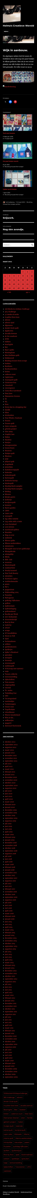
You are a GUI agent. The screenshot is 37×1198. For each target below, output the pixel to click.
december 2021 (11, 755)
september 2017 (11, 878)
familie (7, 410)
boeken (8, 363)
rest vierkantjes (11, 617)
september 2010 (11, 1044)
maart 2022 (9, 750)
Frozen (7, 421)
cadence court (10, 374)
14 (18, 280)
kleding (8, 491)
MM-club (8, 560)
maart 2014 (9, 930)
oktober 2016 (10, 894)
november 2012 (11, 973)
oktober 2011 (10, 1009)
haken (20, 1122)
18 (5, 284)
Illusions (8, 456)
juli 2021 (8, 764)
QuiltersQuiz (10, 606)
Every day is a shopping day (15, 407)
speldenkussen (10, 647)
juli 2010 (8, 1050)
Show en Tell (10, 636)
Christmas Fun (10, 382)
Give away (9, 432)
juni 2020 (8, 794)
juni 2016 (8, 905)
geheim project (11, 429)
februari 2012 (10, 998)
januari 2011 (9, 1033)
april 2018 (8, 862)
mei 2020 (8, 796)
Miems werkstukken (13, 543)
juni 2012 (8, 987)
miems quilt (8, 1138)
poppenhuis (9, 590)
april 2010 (8, 1058)
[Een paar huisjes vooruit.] (17, 150)
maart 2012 (9, 995)
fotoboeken (9, 415)
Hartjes (8, 442)
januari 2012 (9, 1001)
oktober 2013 (10, 943)
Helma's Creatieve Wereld (18, 25)
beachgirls (9, 344)
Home (5, 1181)
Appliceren (9, 331)
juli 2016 (8, 903)
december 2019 (11, 810)
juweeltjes (9, 467)
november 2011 (11, 1006)
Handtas (8, 440)
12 (9, 280)
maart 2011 (9, 1028)
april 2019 (9, 832)
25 (5, 288)
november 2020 (11, 780)
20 (14, 284)
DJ (6, 399)
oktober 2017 (10, 875)
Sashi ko (8, 625)
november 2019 (11, 813)
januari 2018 (9, 870)
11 (5, 280)
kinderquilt (9, 483)
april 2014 (8, 927)
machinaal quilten (12, 530)
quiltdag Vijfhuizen (12, 600)
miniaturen (9, 546)
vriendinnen (10, 712)
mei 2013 (8, 957)
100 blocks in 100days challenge (17, 309)
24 (32, 284)
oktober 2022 (10, 742)
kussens (8, 505)
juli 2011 (8, 1017)
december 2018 (11, 843)
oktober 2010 (10, 1042)
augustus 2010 (10, 1047)
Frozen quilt (9, 423)
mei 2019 (8, 829)
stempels (8, 658)
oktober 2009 (10, 1074)
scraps (7, 630)
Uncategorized (10, 699)
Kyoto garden (10, 508)
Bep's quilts (9, 350)
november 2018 (11, 845)
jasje (6, 459)
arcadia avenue (26, 1106)
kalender (19, 1126)
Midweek (18, 1134)
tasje (7, 671)
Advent (7, 320)
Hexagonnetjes (11, 445)
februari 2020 (10, 804)
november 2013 (11, 941)
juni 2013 (8, 954)
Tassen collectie (11, 674)
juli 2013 (8, 952)
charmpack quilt (11, 380)
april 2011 (8, 1025)
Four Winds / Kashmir (13, 418)
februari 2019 (10, 837)
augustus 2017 (10, 881)
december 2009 (11, 1069)
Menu (6, 31)
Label (7, 511)
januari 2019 (10, 840)
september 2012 (11, 979)
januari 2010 (9, 1066)
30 (27, 288)
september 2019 (11, 818)
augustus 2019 (10, 821)
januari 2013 (9, 968)
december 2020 (11, 777)
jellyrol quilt (9, 461)
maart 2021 (9, 769)
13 (14, 280)
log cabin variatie (11, 519)
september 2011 (11, 1012)
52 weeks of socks (12, 314)
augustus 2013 (10, 949)
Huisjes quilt (10, 453)
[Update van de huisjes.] (17, 178)
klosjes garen (10, 497)
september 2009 (11, 1077)
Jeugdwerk (9, 464)
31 (32, 288)
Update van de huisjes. (10, 189)
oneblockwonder (11, 581)
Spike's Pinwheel (11, 652)
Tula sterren (9, 682)
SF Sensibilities (11, 633)
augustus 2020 (10, 788)
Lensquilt (8, 516)
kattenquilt (8, 1130)
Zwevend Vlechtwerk (13, 726)
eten (23, 1118)
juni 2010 (8, 1052)
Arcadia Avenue (11, 333)
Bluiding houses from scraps (16, 361)
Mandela (8, 532)
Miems (26, 1134)
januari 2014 (9, 935)
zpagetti (8, 723)
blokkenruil (9, 358)
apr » (28, 292)
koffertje (8, 500)
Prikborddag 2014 (12, 592)
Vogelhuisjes (10, 709)
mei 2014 (8, 924)
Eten (6, 404)
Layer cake (9, 513)
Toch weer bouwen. (9, 133)
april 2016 (9, 911)
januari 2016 (10, 919)
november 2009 (11, 1071)
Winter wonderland (12, 715)
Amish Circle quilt (12, 328)
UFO (6, 696)
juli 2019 (8, 824)
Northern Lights (11, 579)
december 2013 (10, 938)
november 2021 (11, 758)
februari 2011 (10, 1031)
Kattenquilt (9, 478)
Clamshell (9, 385)
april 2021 (8, 766)
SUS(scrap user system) (14, 669)
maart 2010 (9, 1061)
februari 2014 (10, 933)
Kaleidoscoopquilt (12, 470)
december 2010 (11, 1036)
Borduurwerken (11, 369)
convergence (10, 388)
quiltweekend (10, 611)
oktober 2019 (10, 815)
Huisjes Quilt (9, 1126)
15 (23, 280)
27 (14, 288)
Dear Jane (8, 393)
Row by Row (9, 622)
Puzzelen (8, 595)
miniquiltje (9, 554)
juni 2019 (8, 826)
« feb (9, 292)
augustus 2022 (10, 747)
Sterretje (8, 660)
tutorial (8, 688)
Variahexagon (10, 704)
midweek (8, 538)
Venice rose (9, 707)
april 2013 (8, 960)
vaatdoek (7, 1171)
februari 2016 (10, 916)
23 (27, 284)
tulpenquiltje (10, 685)
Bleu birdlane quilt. (12, 355)
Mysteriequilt (10, 565)
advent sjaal (9, 323)
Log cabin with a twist (13, 521)
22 (23, 284)
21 (18, 284)
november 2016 (11, 892)
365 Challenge (10, 312)
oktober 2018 (10, 848)
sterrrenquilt (10, 663)
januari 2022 (10, 753)
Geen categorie (11, 426)
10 (32, 276)
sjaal (17, 1155)
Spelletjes (8, 649)
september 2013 (11, 946)
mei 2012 (8, 990)
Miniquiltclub (10, 551)
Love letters (9, 527)
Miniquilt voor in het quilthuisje (17, 549)
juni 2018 (8, 859)
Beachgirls (8, 1110)
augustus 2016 (10, 900)
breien (7, 372)
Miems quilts (10, 540)
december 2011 (10, 1003)
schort (7, 628)
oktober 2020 (10, 783)
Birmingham (10, 353)
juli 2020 (8, 791)
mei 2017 (8, 886)
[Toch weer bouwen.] (17, 122)
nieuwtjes (8, 576)
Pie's (7, 587)
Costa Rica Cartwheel (13, 391)
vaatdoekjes (9, 701)
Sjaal (7, 639)
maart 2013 (9, 962)
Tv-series (8, 690)
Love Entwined (10, 524)
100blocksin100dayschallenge (15, 1093)
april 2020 (9, 799)
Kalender (8, 472)
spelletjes (15, 1159)
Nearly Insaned (11, 570)
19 (9, 284)
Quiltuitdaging (10, 609)
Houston (8, 451)
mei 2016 (8, 908)
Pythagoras (9, 598)
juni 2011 (8, 1020)
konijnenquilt (10, 502)
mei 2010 (8, 1055)
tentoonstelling (11, 677)
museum (8, 562)
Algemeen (9, 325)
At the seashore (11, 336)
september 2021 (11, 761)
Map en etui (9, 535)
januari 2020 (10, 807)
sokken (8, 644)
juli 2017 (8, 883)
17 (32, 280)
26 (10, 288)
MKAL (7, 557)
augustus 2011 (10, 1014)
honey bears (9, 448)
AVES (7, 339)
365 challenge (9, 1097)
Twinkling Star (10, 693)
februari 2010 (10, 1063)
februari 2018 (10, 867)
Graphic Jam (9, 434)
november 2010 (11, 1039)
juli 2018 (8, 856)
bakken (8, 342)
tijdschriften (10, 679)
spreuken (8, 655)
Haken (7, 437)
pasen (7, 584)
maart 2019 (9, 834)
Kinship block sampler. (14, 489)
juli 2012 (8, 984)
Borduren (8, 366)
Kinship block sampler (13, 486)
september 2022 (11, 745)
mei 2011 (8, 1022)
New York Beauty (11, 573)
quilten (18, 204)
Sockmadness (10, 641)
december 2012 (11, 971)
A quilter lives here (12, 317)
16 (27, 280)
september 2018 (11, 851)
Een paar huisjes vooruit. (11, 161)
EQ (6, 402)
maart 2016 (9, 913)
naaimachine (10, 568)
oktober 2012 (10, 976)
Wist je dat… (9, 718)
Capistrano (9, 377)
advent (19, 1097)
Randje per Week (11, 614)
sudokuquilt (9, 666)
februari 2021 (10, 772)
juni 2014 (8, 922)
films (7, 412)
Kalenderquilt (10, 475)
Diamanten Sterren (12, 396)
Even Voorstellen (9, 1186)
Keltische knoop (11, 481)
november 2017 (11, 873)
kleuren (8, 494)
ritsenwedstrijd (11, 620)
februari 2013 (10, 965)
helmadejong (10, 202)
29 (23, 288)
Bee (6, 347)
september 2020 (11, 785)
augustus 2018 (10, 854)
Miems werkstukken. (23, 1138)
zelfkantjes (9, 720)
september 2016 (11, 897)
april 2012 (8, 992)
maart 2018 (9, 864)
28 (19, 288)
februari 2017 (10, 889)
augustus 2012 (10, 982)
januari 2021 (9, 775)
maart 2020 (9, 802)
